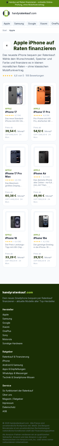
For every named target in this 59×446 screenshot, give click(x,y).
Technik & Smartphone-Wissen (18, 377)
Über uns (7, 394)
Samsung (19, 23)
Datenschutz (9, 407)
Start (5, 30)
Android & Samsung (13, 365)
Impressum (8, 403)
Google (32, 23)
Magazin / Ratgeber (13, 399)
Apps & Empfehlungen (14, 369)
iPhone (6, 360)
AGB (5, 411)
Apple (7, 23)
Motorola (7, 339)
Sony (5, 335)
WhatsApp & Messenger (15, 373)
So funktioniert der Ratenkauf (18, 390)
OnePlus (7, 331)
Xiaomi (43, 23)
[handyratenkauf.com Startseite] (20, 13)
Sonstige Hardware (12, 343)
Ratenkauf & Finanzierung (16, 356)
